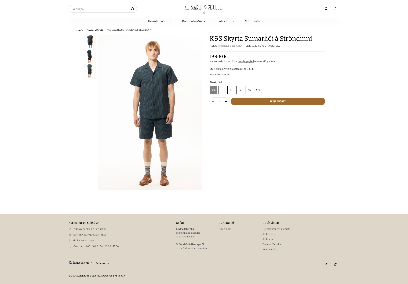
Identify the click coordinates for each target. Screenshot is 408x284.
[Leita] (133, 9)
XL (249, 90)
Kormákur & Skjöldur (230, 45)
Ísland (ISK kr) (81, 262)
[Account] (326, 9)
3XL (213, 90)
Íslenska (101, 263)
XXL (258, 90)
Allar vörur (95, 29)
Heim (79, 29)
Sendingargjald (246, 61)
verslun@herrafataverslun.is (89, 234)
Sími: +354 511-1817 (83, 240)
